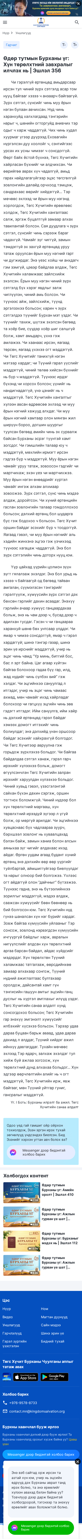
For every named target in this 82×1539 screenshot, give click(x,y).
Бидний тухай (52, 1341)
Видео (8, 1317)
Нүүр (6, 33)
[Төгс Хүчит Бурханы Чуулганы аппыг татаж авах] (7, 1376)
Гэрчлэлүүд (12, 1333)
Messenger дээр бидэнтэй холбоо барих (41, 1454)
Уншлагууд (23, 33)
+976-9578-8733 (23, 1403)
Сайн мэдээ (51, 1325)
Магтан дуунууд (54, 1317)
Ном (44, 1309)
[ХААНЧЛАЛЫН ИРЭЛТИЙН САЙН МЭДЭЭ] (41, 22)
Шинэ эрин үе (52, 1333)
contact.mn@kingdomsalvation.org (37, 1411)
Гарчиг (11, 45)
